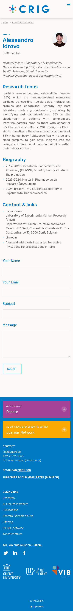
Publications (10, 510)
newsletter (35, 477)
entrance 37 (21, 232)
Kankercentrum (12, 534)
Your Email (11, 282)
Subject (9, 304)
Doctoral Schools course (18, 516)
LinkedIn (11, 237)
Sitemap (8, 522)
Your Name (11, 261)
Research (9, 498)
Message (10, 325)
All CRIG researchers (15, 504)
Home (5, 22)
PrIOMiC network (13, 528)
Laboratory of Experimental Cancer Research (36, 215)
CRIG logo (24, 470)
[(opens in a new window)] (6, 553)
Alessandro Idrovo (23, 22)
